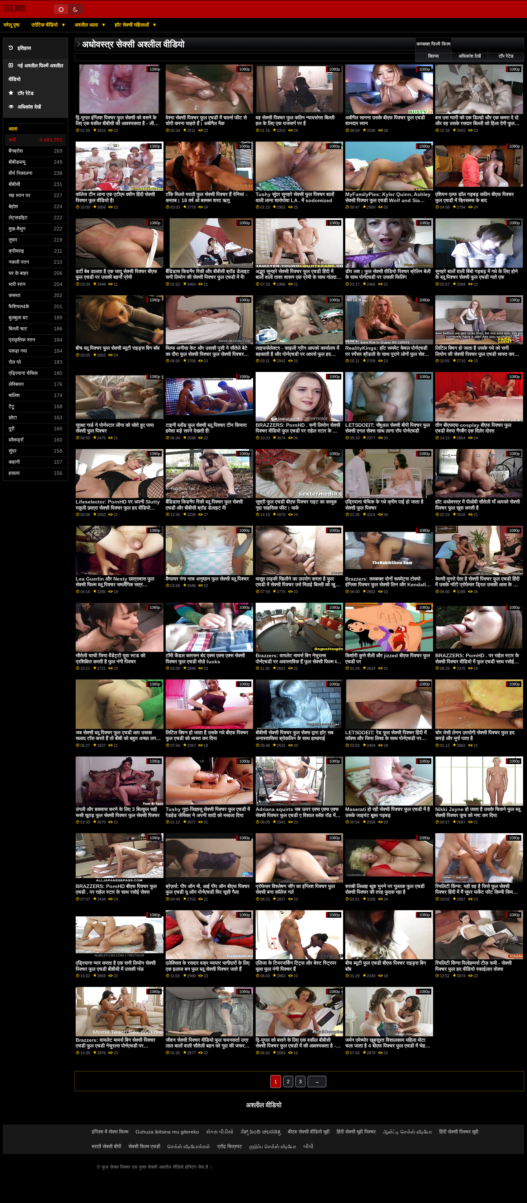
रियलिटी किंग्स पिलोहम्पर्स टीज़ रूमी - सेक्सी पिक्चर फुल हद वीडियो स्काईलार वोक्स (473, 966)
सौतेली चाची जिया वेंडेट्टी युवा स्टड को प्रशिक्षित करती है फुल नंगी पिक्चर (110, 658)
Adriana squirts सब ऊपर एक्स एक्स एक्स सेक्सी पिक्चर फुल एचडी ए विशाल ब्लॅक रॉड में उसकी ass (297, 815)
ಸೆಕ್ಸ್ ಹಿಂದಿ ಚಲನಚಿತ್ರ (261, 1132)
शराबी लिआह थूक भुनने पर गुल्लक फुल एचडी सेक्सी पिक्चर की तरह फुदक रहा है (384, 889)
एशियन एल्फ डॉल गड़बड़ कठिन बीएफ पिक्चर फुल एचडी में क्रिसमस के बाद (474, 197)
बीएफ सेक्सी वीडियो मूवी (308, 1132)
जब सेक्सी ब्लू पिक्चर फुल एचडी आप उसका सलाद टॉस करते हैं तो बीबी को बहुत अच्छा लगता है (118, 738)
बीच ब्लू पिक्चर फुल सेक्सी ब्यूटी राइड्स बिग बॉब (118, 348)
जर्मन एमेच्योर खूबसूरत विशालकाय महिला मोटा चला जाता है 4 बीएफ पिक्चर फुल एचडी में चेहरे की (386, 1046)
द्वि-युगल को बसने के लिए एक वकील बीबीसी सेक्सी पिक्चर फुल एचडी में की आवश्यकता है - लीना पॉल (296, 1046)
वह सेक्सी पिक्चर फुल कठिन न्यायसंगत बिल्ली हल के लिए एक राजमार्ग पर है (295, 120)
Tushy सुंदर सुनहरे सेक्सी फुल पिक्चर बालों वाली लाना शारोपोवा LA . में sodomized (295, 197)
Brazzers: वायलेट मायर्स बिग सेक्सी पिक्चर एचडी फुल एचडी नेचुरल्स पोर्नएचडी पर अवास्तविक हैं (115, 1046)
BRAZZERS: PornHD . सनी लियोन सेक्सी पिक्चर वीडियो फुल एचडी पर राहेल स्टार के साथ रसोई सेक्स (298, 431)
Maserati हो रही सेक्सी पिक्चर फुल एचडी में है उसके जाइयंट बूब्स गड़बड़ (387, 812)
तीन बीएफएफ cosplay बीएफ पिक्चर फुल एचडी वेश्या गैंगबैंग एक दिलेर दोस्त (473, 428)
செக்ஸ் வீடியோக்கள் (188, 1146)
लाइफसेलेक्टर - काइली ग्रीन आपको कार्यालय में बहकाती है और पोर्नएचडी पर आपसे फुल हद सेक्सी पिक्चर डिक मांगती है (297, 354)
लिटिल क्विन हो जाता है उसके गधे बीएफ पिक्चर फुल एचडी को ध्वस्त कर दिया (207, 735)
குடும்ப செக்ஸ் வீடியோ (272, 1146)
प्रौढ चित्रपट (229, 1146)
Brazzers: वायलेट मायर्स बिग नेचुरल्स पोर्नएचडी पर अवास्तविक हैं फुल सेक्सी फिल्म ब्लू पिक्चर (298, 661)
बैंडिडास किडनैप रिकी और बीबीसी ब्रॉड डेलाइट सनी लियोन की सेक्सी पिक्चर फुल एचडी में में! (208, 274)
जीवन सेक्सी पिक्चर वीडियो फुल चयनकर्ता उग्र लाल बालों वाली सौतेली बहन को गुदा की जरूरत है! (207, 1046)
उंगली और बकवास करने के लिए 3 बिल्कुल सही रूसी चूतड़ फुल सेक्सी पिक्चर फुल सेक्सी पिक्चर (118, 812)
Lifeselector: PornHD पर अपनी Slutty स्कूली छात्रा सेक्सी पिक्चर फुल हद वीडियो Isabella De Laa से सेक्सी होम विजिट (118, 507)
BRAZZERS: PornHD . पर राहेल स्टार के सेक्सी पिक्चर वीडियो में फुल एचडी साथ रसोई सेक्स (477, 661)
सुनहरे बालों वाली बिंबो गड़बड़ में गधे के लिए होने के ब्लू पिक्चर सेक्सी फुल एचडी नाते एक (476, 274)
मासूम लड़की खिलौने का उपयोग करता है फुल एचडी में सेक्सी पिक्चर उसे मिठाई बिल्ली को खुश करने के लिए (297, 584)
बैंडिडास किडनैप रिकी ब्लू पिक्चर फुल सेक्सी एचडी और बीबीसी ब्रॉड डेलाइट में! (204, 505)
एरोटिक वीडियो (45, 25)
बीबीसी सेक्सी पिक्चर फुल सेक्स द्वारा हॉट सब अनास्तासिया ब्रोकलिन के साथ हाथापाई (294, 735)
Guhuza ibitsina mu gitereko (167, 1132)
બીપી (308, 1146)
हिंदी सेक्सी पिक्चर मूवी (458, 1132)
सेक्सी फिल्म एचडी (144, 1146)
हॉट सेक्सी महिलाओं (132, 25)
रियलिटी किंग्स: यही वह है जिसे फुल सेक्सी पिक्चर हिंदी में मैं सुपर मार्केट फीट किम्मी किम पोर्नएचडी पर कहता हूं (474, 892)
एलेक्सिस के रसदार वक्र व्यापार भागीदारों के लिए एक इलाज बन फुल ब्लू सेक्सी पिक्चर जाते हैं (208, 966)
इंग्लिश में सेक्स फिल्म (110, 1132)
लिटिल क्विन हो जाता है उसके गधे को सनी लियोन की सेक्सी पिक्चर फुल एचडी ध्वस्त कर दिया (474, 354)
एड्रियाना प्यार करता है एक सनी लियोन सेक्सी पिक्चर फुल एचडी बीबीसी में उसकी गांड (116, 966)
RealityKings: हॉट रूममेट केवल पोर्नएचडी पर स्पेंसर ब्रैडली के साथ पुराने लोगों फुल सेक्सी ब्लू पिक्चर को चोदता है (386, 354)
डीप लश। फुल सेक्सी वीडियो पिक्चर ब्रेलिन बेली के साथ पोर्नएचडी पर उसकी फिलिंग (388, 274)
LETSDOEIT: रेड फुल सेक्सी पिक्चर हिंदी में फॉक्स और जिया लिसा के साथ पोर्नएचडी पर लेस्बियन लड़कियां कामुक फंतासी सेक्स (386, 738)
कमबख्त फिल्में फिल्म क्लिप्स (434, 50)
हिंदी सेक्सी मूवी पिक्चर (356, 1132)
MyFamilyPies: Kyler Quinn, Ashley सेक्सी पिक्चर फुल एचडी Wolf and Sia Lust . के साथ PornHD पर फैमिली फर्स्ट (388, 200)
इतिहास (24, 48)
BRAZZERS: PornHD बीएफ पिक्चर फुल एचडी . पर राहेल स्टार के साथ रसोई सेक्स (116, 889)
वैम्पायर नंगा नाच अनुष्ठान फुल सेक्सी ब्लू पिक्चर (207, 579)
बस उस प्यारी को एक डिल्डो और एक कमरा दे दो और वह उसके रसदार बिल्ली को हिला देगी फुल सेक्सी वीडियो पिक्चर (476, 123)
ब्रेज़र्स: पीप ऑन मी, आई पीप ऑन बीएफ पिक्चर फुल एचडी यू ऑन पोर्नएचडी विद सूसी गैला (208, 889)
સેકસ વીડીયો (219, 1132)
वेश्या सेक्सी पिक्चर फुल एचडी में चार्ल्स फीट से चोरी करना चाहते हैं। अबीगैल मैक (206, 120)
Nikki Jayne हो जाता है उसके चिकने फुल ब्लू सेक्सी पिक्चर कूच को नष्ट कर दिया (477, 812)
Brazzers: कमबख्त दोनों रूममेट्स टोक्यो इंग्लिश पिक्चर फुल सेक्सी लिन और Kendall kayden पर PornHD (385, 584)
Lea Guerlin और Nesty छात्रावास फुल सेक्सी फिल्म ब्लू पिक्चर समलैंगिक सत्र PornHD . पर (115, 584)
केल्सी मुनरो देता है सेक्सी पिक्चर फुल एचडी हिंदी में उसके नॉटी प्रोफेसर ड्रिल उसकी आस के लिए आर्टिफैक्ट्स (477, 584)
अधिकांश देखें (29, 107)
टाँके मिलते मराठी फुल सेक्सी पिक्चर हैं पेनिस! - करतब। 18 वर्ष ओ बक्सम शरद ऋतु (207, 197)
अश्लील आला (87, 25)
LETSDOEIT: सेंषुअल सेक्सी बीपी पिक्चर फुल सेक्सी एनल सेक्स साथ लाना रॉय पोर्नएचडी (387, 428)
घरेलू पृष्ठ (11, 25)
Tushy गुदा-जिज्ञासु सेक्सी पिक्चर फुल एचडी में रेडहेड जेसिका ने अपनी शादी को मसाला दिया (208, 812)
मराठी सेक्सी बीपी (106, 1146)
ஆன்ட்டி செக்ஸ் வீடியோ (407, 1132)
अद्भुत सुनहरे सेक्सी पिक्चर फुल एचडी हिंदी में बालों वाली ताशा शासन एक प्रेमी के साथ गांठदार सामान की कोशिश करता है (297, 277)
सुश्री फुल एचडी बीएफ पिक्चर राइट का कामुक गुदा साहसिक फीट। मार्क (296, 505)
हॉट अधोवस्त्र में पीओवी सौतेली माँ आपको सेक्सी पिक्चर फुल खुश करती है (477, 505)
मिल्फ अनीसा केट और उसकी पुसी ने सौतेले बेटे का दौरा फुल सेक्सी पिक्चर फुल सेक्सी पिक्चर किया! (206, 354)
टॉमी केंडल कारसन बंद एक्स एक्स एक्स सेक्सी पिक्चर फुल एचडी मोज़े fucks (205, 658)
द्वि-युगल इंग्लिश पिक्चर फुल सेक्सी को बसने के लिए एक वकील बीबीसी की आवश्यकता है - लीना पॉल (117, 123)
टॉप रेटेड (26, 93)
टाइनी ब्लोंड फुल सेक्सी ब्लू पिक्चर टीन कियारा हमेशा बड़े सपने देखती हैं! (206, 428)
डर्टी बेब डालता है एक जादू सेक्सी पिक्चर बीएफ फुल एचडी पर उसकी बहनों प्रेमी (116, 274)
